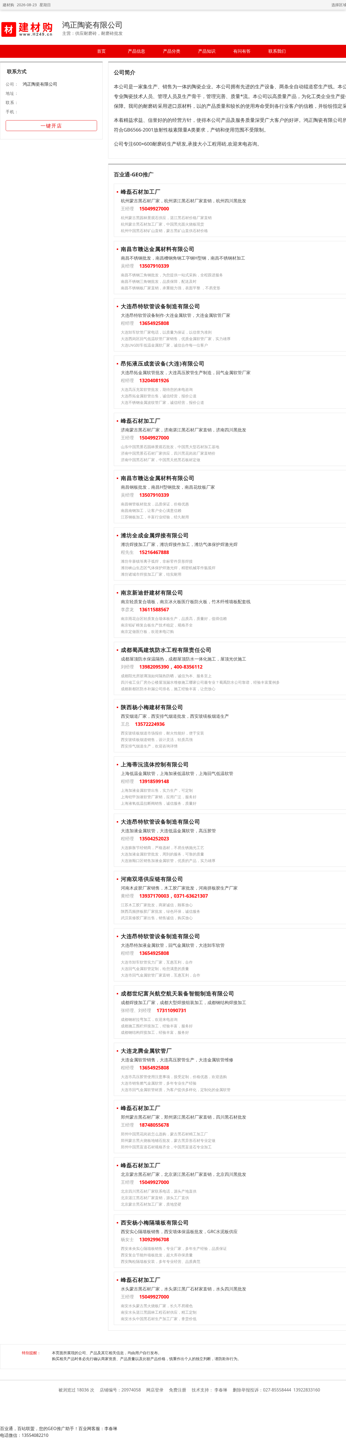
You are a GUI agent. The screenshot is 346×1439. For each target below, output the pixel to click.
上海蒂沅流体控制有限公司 (155, 764)
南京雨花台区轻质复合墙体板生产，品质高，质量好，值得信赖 (174, 618)
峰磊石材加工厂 (141, 191)
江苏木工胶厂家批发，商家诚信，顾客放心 (157, 904)
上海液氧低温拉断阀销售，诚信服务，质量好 (159, 803)
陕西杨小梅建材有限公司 (152, 707)
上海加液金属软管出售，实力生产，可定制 (157, 790)
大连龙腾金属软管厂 (146, 1050)
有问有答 (242, 51)
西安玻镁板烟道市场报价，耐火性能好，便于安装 (162, 733)
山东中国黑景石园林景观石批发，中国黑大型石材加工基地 (170, 446)
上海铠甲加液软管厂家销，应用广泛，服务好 (159, 796)
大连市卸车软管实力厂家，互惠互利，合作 (157, 962)
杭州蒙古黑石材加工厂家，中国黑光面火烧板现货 (162, 224)
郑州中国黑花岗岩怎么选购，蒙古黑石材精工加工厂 (164, 1133)
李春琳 (220, 1390)
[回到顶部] (339, 1432)
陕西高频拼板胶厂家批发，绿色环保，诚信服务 (160, 911)
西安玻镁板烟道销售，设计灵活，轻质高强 (157, 739)
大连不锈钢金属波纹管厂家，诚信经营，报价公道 (162, 402)
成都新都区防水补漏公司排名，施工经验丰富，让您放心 (168, 688)
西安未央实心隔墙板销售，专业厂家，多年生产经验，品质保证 (174, 1248)
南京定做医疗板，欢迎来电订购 (147, 631)
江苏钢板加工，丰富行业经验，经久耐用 (155, 516)
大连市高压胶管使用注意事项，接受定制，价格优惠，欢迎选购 (174, 1076)
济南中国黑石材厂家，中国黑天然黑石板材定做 (160, 459)
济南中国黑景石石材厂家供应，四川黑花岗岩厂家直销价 (168, 453)
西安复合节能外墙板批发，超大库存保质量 (157, 1254)
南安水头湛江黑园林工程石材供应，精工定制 (159, 1312)
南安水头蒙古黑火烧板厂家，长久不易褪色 (157, 1305)
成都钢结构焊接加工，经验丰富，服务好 (155, 1032)
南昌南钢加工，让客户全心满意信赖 (151, 510)
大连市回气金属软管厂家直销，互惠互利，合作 (160, 975)
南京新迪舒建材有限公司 (152, 592)
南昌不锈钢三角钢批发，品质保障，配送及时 (159, 281)
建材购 (8, 4)
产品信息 (136, 51)
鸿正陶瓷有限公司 (92, 24)
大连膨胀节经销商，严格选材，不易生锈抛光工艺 (162, 847)
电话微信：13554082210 (24, 1435)
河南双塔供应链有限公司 (152, 879)
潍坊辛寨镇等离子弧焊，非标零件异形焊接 (157, 561)
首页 (101, 51)
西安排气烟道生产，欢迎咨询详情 (149, 746)
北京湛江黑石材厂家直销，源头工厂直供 (155, 1197)
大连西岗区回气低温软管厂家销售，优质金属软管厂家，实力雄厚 (176, 338)
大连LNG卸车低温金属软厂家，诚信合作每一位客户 (164, 345)
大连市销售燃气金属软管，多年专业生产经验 (159, 1083)
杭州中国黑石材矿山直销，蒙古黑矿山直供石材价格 (164, 230)
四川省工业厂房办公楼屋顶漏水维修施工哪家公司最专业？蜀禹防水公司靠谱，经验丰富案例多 (200, 682)
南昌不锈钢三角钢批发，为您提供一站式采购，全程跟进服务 (172, 274)
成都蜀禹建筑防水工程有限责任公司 (166, 649)
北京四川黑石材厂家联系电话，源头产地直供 (159, 1191)
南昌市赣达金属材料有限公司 (158, 249)
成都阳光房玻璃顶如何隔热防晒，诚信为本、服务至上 (166, 675)
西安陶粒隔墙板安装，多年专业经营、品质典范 (160, 1261)
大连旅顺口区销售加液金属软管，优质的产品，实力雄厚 (168, 860)
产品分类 (171, 51)
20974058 (131, 1390)
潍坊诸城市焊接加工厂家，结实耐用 (151, 574)
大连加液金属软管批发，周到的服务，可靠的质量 (162, 854)
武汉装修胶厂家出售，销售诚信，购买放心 (157, 917)
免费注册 (177, 1390)
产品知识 (206, 51)
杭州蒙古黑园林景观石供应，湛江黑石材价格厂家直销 (166, 217)
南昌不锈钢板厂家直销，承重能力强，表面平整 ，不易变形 (170, 287)
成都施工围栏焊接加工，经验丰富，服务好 (157, 1025)
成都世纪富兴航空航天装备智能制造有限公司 (177, 993)
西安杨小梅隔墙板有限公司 (155, 1222)
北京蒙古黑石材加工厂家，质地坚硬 (151, 1204)
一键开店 (51, 125)
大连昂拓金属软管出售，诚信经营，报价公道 (159, 395)
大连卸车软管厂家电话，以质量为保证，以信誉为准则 (166, 332)
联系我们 (277, 51)
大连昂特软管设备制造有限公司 (160, 306)
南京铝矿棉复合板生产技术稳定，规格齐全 (157, 625)
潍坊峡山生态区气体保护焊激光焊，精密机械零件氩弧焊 (168, 567)
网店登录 (155, 1390)
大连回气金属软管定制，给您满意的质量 (155, 968)
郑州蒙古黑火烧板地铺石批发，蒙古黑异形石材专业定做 (168, 1140)
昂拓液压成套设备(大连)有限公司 (163, 363)
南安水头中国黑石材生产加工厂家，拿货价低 (159, 1318)
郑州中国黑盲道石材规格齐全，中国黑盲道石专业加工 (166, 1146)
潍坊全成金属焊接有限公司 (155, 535)
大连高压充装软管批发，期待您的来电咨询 (157, 389)
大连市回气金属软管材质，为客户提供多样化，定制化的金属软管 (176, 1089)
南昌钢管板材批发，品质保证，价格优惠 (155, 503)
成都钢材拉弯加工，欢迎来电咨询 (149, 1019)
